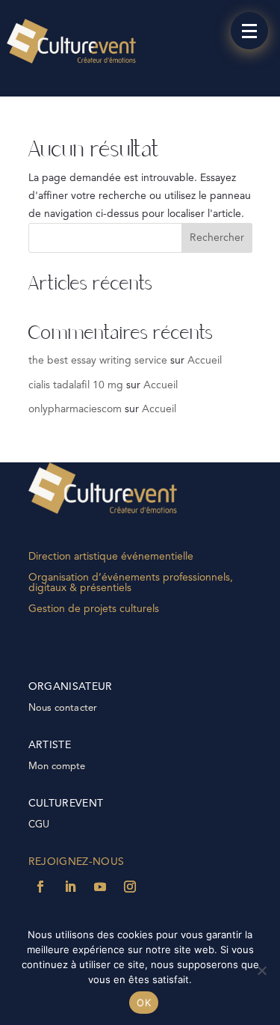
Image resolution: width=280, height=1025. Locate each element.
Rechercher (217, 238)
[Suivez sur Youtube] (100, 887)
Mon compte (57, 766)
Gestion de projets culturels (93, 609)
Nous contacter (63, 708)
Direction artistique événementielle (110, 556)
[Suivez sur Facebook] (40, 887)
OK (144, 1003)
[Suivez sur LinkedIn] (70, 887)
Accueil (204, 360)
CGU (38, 825)
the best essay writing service (97, 360)
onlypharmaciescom (75, 409)
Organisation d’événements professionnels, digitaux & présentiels (130, 582)
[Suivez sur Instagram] (130, 887)
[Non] (261, 970)
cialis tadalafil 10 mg (75, 385)
